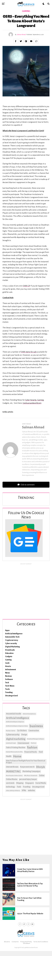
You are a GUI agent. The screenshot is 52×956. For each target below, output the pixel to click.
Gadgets (8, 656)
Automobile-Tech (12, 637)
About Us (7, 941)
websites (31, 790)
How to (8, 666)
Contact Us (15, 941)
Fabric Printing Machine (15, 747)
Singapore (29, 783)
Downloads (10, 650)
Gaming (40, 400)
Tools (7, 689)
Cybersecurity (13, 734)
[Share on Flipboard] (26, 41)
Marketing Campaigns (31, 771)
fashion (32, 747)
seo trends (10, 783)
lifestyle (40, 767)
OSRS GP (26, 286)
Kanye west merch (27, 767)
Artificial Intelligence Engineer (15, 721)
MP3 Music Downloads (30, 775)
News (7, 673)
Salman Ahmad (21, 34)
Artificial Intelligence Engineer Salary (17, 726)
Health (8, 756)
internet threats (12, 767)
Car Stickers (22, 731)
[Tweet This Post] (21, 41)
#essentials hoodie (13, 714)
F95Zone (33, 743)
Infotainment (10, 670)
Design (24, 735)
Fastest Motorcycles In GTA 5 (14, 751)
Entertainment (23, 743)
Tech (7, 683)
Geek (7, 663)
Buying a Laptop (10, 730)
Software (9, 679)
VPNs (24, 790)
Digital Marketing (12, 647)
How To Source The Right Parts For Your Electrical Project (25, 762)
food (41, 752)
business (36, 726)
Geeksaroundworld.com (32, 403)
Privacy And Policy (26, 941)
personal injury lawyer (28, 779)
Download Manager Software (35, 739)
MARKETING (13, 771)
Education (9, 653)
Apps (7, 630)
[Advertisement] (26, 591)
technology (10, 787)
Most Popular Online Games (14, 775)
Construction (34, 731)
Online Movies (11, 779)
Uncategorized (11, 696)
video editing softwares (13, 790)
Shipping (19, 783)
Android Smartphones (29, 713)
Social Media (40, 783)
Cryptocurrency (11, 640)
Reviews (8, 676)
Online (41, 775)
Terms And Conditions (40, 941)
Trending (9, 692)
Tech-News (9, 686)
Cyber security (11, 643)
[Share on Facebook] (15, 41)
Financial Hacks (30, 752)
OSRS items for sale (29, 352)
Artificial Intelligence (13, 634)
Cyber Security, (31, 400)
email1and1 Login (11, 743)
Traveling (26, 787)
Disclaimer (26, 943)
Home (17, 756)
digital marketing (15, 739)
